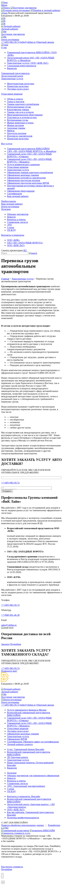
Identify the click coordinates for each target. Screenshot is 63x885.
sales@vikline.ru (9, 625)
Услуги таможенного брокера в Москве (26, 710)
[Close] (2, 875)
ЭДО (9, 225)
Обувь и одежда (15, 99)
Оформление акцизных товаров (23, 175)
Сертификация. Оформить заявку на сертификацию (33, 741)
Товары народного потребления (23, 104)
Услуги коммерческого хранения (23, 164)
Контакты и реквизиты (12, 235)
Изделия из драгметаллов (19, 136)
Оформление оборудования (20, 191)
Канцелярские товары (18, 109)
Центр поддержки (10, 206)
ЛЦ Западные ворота (17, 757)
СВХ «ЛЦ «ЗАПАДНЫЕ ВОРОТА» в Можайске (31, 151)
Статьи (10, 227)
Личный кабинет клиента (20, 744)
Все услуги (6, 143)
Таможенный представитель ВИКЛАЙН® (28, 148)
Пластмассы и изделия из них (22, 117)
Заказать (5, 644)
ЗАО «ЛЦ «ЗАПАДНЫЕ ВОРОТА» (25, 242)
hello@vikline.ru (28, 42)
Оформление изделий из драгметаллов (26, 177)
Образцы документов (17, 214)
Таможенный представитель (15, 73)
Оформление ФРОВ (17, 739)
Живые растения (15, 125)
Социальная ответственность (21, 65)
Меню (4, 5)
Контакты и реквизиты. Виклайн (23, 796)
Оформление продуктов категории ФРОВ (28, 183)
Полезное (6, 209)
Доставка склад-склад (18, 89)
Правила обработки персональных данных (22, 825)
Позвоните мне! (9, 671)
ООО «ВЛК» (13, 240)
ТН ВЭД (11, 230)
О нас (4, 47)
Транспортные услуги (12, 78)
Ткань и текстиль (15, 101)
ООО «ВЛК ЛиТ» (16, 245)
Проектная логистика (18, 86)
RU (25, 250)
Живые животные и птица (20, 122)
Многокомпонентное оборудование (25, 115)
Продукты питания (16, 133)
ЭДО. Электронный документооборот (26, 786)
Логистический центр (12, 76)
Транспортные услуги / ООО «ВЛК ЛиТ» (28, 63)
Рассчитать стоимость (12, 866)
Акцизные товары (16, 128)
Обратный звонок (45, 42)
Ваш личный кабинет (18, 196)
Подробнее (15, 644)
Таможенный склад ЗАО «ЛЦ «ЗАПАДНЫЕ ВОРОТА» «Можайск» (29, 160)
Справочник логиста (17, 222)
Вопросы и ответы (16, 219)
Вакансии (12, 68)
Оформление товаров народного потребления (30, 172)
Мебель (11, 130)
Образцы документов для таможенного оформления (33, 775)
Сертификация (14, 193)
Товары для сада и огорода (20, 112)
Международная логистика (20, 83)
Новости (11, 217)
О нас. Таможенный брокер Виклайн (25, 749)
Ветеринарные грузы (17, 120)
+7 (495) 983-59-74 (10, 42)
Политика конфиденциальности (23, 817)
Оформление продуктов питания (23, 180)
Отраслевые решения (11, 94)
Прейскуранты (8, 201)
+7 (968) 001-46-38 (10, 615)
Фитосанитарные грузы (19, 107)
